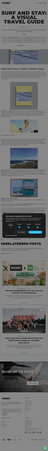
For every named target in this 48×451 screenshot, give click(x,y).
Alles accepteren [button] (35, 232)
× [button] (43, 214)
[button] (11, 235)
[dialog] (24, 225)
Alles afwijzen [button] (21, 232)
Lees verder (14, 221)
